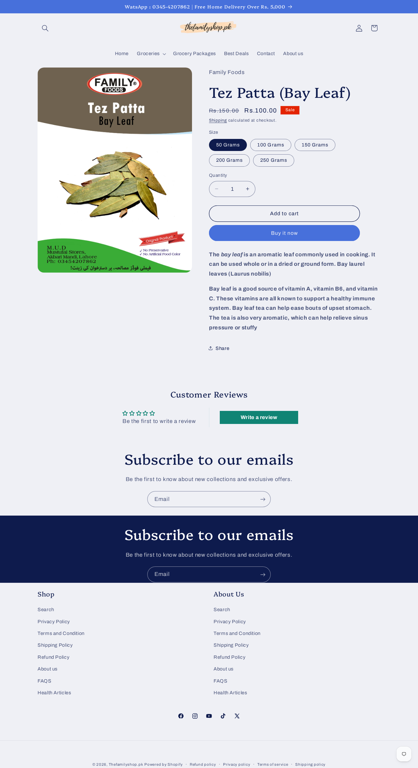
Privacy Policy (54, 621)
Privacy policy (236, 764)
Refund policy (203, 764)
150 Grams (315, 144)
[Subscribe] (262, 499)
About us (47, 668)
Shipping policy (310, 764)
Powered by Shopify (163, 764)
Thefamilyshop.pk (126, 764)
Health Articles (54, 692)
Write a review (259, 417)
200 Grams (229, 160)
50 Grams (228, 144)
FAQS (45, 680)
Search (46, 609)
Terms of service (272, 764)
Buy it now (284, 232)
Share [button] (222, 348)
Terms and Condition (61, 633)
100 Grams (270, 144)
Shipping (218, 120)
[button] (45, 28)
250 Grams (273, 160)
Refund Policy (53, 657)
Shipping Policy (55, 645)
